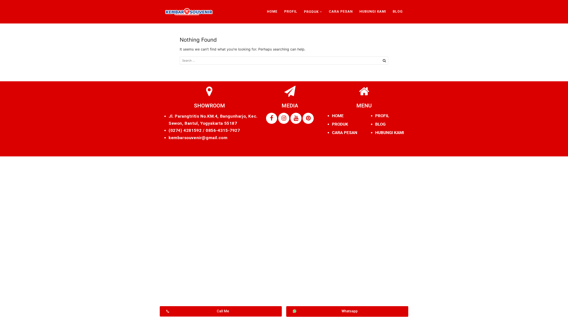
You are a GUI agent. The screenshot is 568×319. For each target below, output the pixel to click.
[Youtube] (296, 118)
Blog (398, 12)
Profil (290, 12)
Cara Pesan (341, 12)
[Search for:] (284, 60)
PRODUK (340, 124)
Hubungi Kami (372, 12)
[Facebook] (271, 118)
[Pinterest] (308, 118)
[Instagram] (283, 118)
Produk (311, 12)
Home (272, 12)
